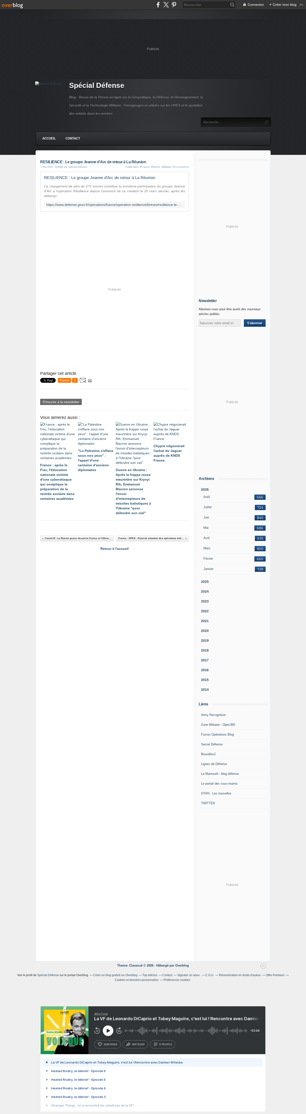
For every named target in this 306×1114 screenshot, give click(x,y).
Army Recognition (213, 715)
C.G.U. (209, 975)
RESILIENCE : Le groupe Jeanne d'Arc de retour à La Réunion (99, 177)
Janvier (208, 569)
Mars (206, 548)
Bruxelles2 (208, 754)
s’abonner (110, 1044)
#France (144, 166)
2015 (205, 680)
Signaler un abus (188, 975)
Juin (206, 517)
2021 (205, 621)
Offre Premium (275, 975)
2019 (205, 640)
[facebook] (158, 4)
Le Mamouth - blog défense (220, 774)
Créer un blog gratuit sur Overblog (115, 975)
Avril (206, 538)
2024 (205, 591)
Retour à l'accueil (114, 549)
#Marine (155, 166)
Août (206, 497)
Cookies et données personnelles (136, 980)
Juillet (207, 507)
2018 (205, 650)
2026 (205, 489)
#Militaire (167, 166)
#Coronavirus (181, 166)
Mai (205, 527)
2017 (205, 660)
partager (138, 1044)
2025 (205, 582)
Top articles (149, 975)
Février (208, 558)
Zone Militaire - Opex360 (218, 724)
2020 (205, 631)
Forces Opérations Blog (217, 734)
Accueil (49, 138)
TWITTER (208, 803)
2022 (205, 611)
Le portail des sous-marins (219, 783)
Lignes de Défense (214, 764)
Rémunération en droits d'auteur (240, 975)
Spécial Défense (96, 85)
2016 (205, 670)
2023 (205, 601)
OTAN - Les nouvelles (216, 793)
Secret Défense (212, 744)
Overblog (182, 965)
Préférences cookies (177, 980)
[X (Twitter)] (166, 4)
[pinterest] (174, 4)
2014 (205, 690)
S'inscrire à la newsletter (61, 402)
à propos (165, 1044)
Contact (73, 138)
